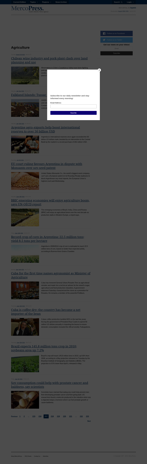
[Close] (99, 70)
